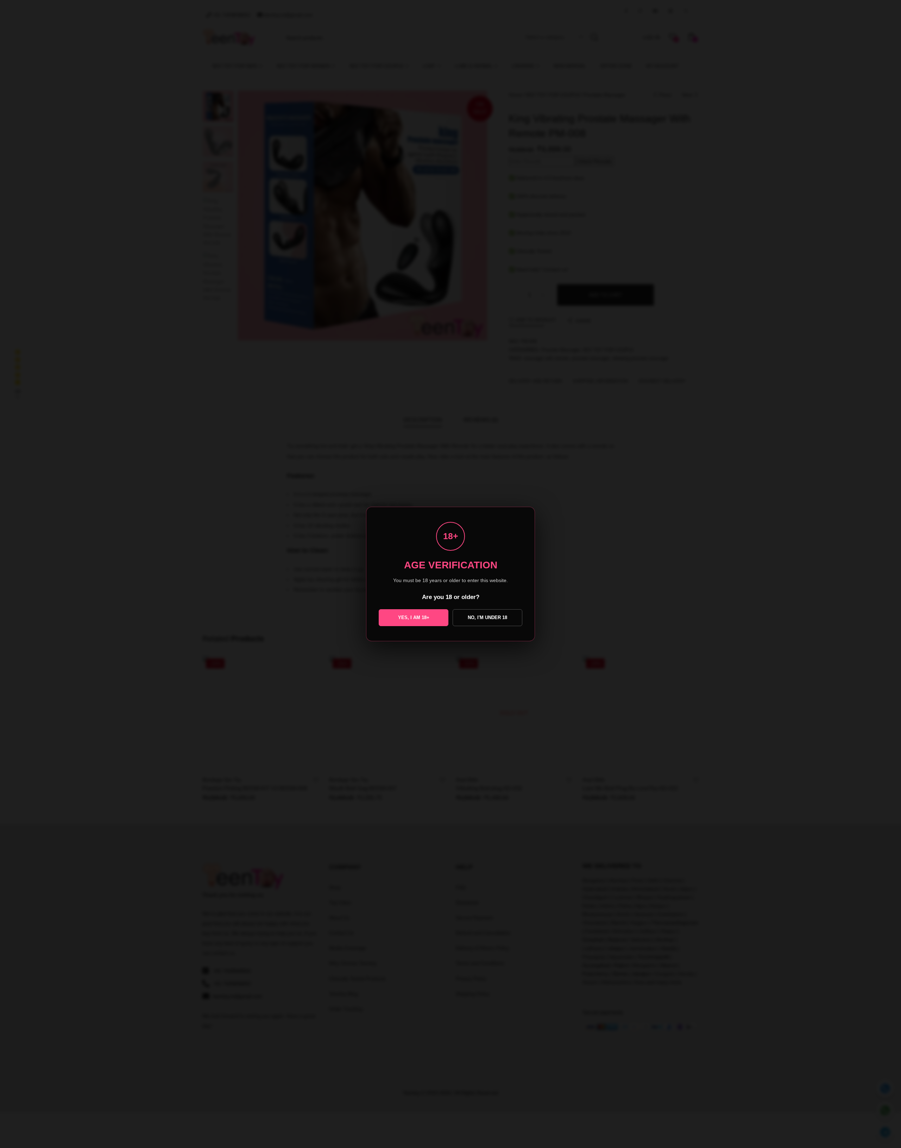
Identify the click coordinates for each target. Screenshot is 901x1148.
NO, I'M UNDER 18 (487, 617)
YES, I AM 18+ (413, 617)
